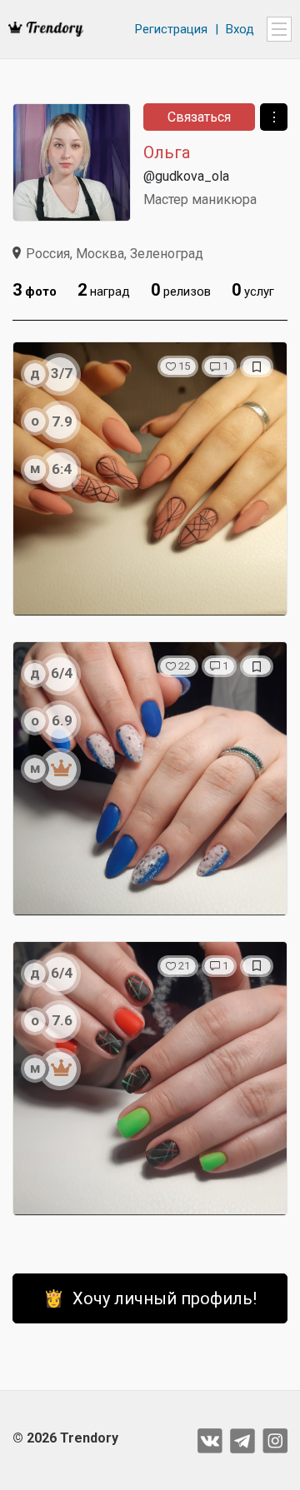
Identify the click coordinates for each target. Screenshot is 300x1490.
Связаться (199, 117)
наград (104, 290)
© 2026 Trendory (65, 1438)
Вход (240, 29)
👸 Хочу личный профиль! (150, 1298)
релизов (181, 290)
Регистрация (171, 29)
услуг (253, 290)
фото (34, 290)
